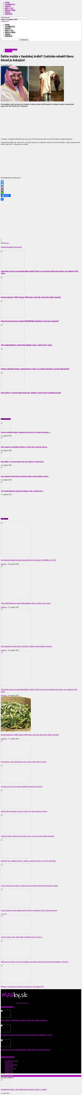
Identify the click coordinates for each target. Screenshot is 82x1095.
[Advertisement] (24, 44)
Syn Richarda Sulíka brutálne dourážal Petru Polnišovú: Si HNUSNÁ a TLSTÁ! (28, 560)
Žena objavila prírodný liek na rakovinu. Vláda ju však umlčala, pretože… (25, 476)
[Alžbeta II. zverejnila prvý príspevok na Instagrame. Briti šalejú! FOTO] (16, 983)
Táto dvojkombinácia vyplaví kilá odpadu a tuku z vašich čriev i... (22, 491)
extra (7, 243)
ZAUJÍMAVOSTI (10, 4)
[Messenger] (41, 184)
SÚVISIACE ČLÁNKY (6, 247)
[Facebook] (41, 181)
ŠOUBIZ (7, 2)
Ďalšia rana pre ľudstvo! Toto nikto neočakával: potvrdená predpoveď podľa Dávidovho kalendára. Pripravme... (35, 962)
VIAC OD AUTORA (17, 247)
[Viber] (41, 190)
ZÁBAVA (7, 12)
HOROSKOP (8, 14)
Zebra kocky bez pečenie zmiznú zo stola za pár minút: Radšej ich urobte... (24, 811)
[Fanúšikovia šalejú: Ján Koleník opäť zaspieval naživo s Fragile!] (6, 1085)
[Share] (41, 199)
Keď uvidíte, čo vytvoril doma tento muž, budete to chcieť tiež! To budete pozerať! (31, 393)
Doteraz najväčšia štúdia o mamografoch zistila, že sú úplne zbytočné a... (26, 432)
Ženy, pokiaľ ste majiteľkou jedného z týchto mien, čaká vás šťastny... (24, 447)
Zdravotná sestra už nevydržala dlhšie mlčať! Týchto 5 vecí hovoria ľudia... (26, 1050)
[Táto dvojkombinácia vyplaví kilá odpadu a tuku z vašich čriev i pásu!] (13, 341)
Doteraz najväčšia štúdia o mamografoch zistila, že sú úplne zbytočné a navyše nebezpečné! (35, 369)
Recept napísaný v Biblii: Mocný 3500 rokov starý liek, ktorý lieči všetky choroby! (31, 297)
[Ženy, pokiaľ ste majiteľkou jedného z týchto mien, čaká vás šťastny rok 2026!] (6, 443)
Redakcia (4, 564)
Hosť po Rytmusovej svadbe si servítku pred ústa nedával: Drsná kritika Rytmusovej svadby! (29, 886)
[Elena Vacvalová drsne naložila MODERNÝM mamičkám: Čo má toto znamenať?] (13, 317)
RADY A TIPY (9, 8)
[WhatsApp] (41, 192)
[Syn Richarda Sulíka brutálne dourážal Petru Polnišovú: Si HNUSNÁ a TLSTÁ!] (16, 556)
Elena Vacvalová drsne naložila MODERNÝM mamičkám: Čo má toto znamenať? (30, 321)
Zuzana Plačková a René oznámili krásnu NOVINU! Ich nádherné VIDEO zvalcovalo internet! (29, 910)
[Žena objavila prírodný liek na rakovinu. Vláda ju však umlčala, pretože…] (6, 473)
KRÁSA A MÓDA (10, 10)
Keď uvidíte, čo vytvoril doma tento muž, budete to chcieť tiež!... (22, 462)
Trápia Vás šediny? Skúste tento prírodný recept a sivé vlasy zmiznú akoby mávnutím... (28, 836)
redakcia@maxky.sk (22, 1003)
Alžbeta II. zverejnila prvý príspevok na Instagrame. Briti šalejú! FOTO (22, 987)
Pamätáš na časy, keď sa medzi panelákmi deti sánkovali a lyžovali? (21, 787)
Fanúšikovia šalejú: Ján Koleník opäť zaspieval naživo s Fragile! (24, 1089)
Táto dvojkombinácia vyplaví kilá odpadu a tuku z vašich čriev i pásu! (26, 345)
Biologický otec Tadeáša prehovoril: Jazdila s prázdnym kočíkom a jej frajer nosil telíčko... (29, 861)
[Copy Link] (41, 187)
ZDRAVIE (7, 6)
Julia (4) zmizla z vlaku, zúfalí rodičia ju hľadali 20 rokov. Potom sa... (22, 937)
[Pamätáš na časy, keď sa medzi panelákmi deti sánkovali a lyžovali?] (16, 783)
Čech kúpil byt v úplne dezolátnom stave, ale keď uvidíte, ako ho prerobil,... (24, 762)
